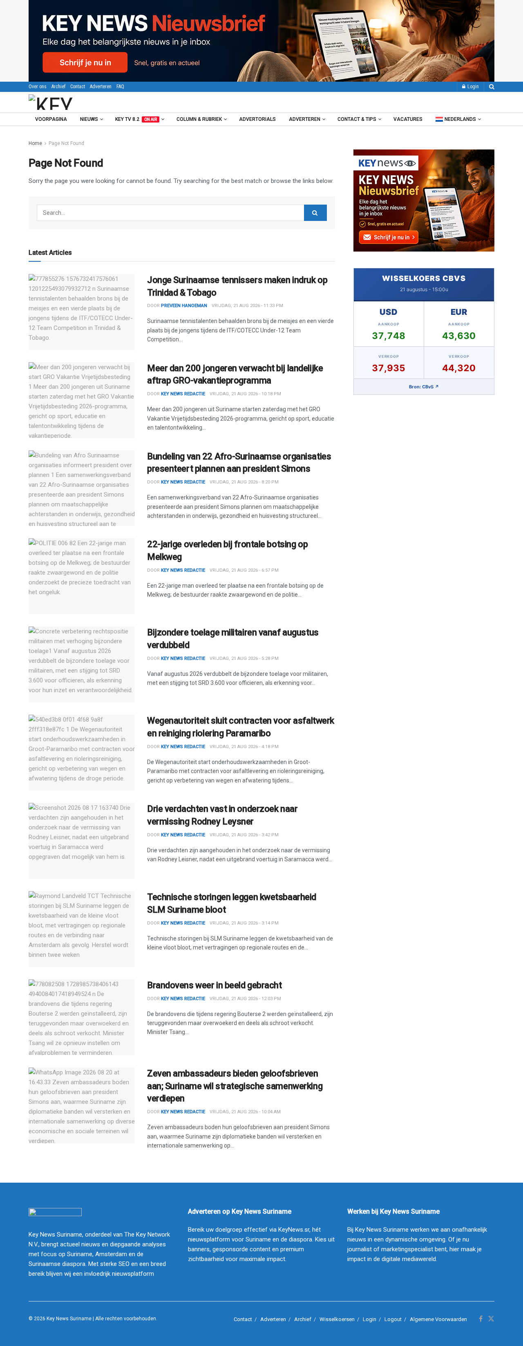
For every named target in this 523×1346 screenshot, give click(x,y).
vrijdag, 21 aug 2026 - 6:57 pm (244, 570)
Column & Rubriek (199, 119)
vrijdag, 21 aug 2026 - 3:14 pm (244, 923)
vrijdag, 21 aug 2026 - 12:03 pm (245, 998)
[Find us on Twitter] (491, 1319)
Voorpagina (51, 119)
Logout (393, 1319)
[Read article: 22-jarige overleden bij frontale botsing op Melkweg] (82, 576)
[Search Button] (491, 87)
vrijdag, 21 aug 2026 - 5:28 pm (244, 658)
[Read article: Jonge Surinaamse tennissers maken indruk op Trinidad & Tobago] (82, 312)
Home (35, 143)
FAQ (120, 86)
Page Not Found (66, 143)
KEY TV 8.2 (136, 119)
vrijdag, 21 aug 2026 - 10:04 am (245, 1111)
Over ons (38, 86)
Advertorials (257, 119)
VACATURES (407, 119)
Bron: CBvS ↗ (424, 387)
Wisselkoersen (337, 1319)
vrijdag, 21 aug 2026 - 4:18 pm (244, 746)
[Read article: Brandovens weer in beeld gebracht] (82, 1017)
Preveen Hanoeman (184, 305)
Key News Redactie (183, 482)
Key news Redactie (183, 394)
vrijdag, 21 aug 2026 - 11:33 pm (247, 305)
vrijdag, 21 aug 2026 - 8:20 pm (244, 482)
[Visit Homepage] (73, 102)
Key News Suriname (69, 1318)
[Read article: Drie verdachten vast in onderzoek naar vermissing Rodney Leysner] (82, 841)
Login (472, 86)
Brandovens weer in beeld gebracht (214, 985)
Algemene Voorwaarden (438, 1319)
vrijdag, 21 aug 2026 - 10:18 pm (245, 394)
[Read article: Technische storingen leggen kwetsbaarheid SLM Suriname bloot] (82, 929)
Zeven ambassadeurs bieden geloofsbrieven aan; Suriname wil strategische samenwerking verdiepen (234, 1086)
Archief (58, 86)
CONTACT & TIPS (356, 119)
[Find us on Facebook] (481, 1319)
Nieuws (89, 119)
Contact (77, 86)
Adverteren (101, 86)
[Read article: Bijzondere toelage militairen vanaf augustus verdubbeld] (82, 664)
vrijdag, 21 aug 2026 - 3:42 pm (244, 835)
